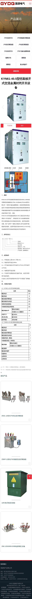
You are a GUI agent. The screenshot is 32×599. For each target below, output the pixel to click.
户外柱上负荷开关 (26, 587)
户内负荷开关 (8, 51)
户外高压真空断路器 (13, 591)
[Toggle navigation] (29, 3)
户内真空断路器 (24, 44)
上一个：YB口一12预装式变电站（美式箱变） (13, 367)
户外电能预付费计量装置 (19, 589)
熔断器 (8, 64)
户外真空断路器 (8, 44)
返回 (22, 125)
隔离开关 (8, 58)
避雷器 (24, 58)
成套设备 (16, 71)
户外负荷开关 (8, 38)
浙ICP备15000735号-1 (12, 585)
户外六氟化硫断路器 (23, 51)
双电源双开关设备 (5, 593)
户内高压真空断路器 (15, 593)
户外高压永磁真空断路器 (25, 591)
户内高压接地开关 (14, 597)
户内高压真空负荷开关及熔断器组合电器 (15, 595)
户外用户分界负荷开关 (6, 589)
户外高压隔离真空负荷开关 (14, 587)
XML (19, 585)
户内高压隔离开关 (24, 597)
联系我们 (3, 564)
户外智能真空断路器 (23, 38)
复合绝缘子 (23, 64)
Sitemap (23, 585)
